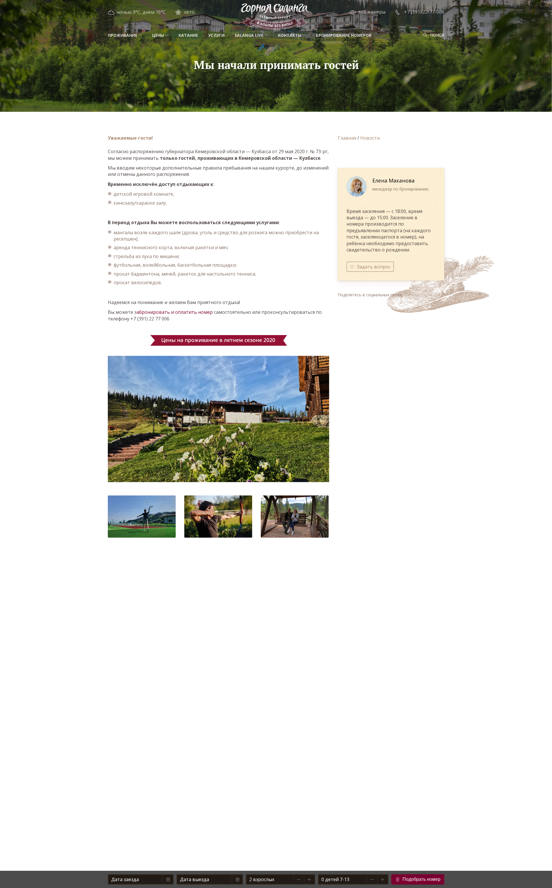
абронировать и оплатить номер (175, 312)
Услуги (216, 35)
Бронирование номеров (343, 35)
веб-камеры (372, 12)
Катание (188, 35)
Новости (370, 138)
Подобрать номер (421, 879)
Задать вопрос (373, 267)
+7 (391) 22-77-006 (424, 12)
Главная (347, 138)
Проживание (122, 35)
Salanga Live (249, 35)
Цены (158, 35)
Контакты (289, 35)
